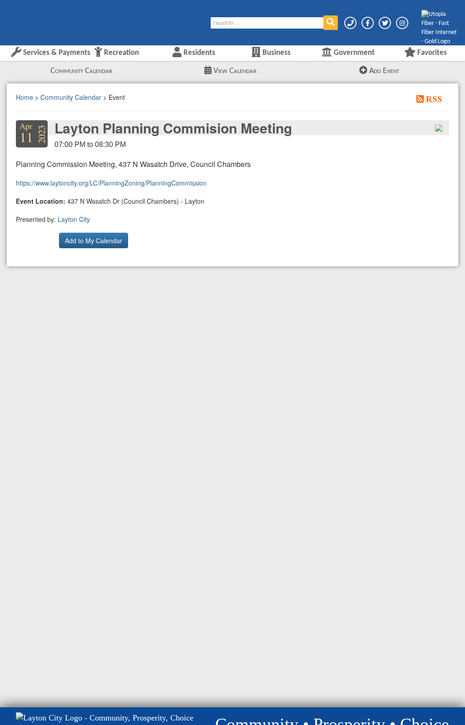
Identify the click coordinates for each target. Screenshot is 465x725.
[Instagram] (402, 23)
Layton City (74, 219)
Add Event (383, 71)
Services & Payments (55, 53)
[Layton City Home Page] (34, 19)
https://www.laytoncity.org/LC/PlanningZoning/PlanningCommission (111, 182)
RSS (433, 99)
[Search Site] (330, 22)
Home (24, 97)
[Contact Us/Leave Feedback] (351, 23)
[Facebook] (368, 23)
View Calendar (234, 71)
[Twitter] (385, 23)
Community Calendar (81, 71)
